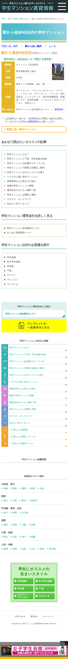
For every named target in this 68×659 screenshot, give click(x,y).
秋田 (33, 488)
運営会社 (34, 616)
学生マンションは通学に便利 (21, 194)
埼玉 (5, 500)
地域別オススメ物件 (34, 476)
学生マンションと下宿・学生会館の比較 (27, 158)
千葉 (14, 500)
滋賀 (5, 525)
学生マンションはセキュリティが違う (26, 172)
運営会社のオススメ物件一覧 (21, 190)
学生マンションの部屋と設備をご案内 (26, 167)
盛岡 (24, 488)
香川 (24, 537)
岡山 (5, 537)
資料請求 (58, 109)
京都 (14, 525)
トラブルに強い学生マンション (22, 176)
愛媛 (33, 537)
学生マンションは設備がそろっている (26, 163)
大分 (33, 549)
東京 (24, 500)
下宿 (9, 270)
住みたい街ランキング (18, 203)
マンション (12, 279)
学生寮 (10, 266)
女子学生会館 (13, 261)
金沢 (5, 512)
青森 (14, 488)
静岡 (14, 512)
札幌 (5, 488)
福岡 (5, 549)
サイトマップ (48, 616)
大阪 (24, 525)
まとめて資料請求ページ (19, 232)
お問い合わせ (20, 616)
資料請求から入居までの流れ (21, 181)
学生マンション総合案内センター (23, 228)
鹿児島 (52, 549)
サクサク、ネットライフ (19, 199)
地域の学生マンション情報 (20, 185)
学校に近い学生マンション (21, 129)
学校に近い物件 (9, 46)
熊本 (42, 549)
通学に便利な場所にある (18, 19)
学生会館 (11, 257)
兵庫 (33, 525)
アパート (11, 275)
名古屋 (25, 512)
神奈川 (34, 500)
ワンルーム (12, 284)
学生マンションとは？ (18, 154)
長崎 (14, 549)
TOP (3, 19)
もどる (52, 46)
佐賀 (24, 549)
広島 (14, 537)
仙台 (42, 488)
